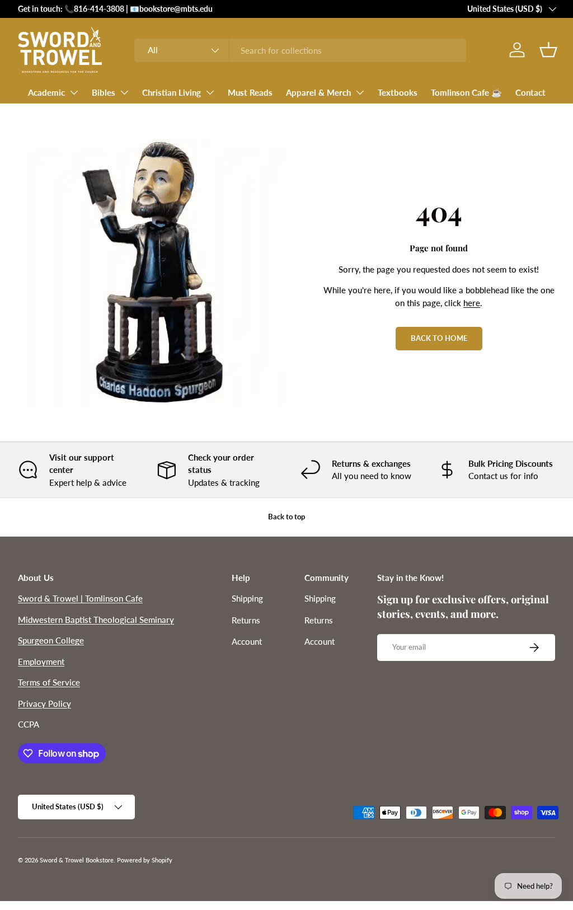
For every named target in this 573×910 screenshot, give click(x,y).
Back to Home (439, 338)
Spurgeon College (51, 640)
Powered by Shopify (144, 860)
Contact (530, 92)
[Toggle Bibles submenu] (124, 92)
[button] (548, 49)
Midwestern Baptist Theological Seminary (96, 620)
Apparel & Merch (318, 92)
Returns (246, 620)
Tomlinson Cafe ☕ (466, 92)
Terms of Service (49, 682)
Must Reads (250, 92)
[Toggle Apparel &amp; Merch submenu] (360, 92)
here (471, 303)
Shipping (247, 598)
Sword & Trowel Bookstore (77, 860)
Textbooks (397, 92)
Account (247, 641)
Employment (41, 661)
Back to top (286, 516)
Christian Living (171, 92)
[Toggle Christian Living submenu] (210, 92)
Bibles (103, 92)
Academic (46, 92)
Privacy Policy (44, 703)
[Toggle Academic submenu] (74, 92)
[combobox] (300, 50)
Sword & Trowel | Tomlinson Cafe (80, 598)
